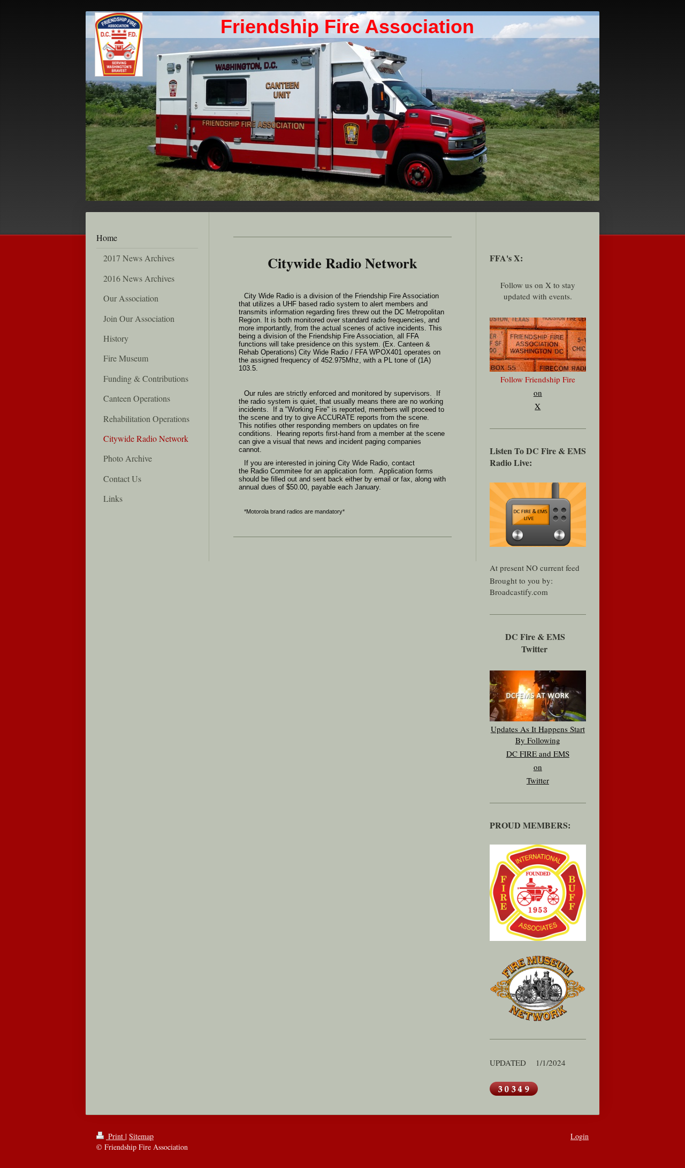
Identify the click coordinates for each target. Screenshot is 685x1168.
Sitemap (141, 1136)
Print (115, 1136)
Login (579, 1136)
